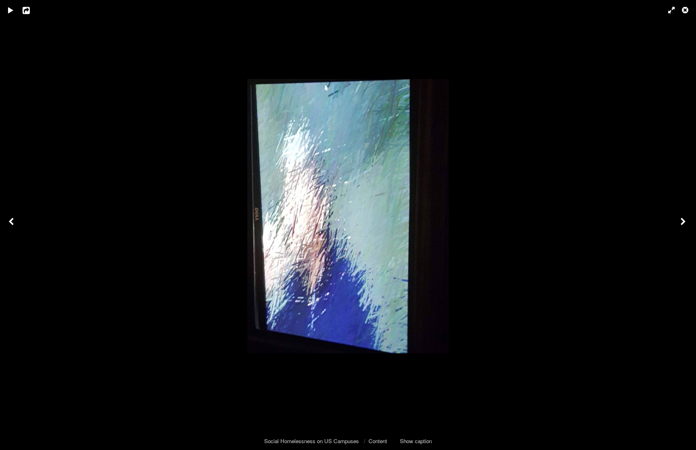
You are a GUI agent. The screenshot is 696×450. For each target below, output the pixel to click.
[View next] (684, 225)
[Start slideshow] (11, 10)
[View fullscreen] (668, 10)
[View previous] (12, 225)
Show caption (416, 441)
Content (378, 441)
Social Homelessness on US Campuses (312, 441)
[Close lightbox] (686, 10)
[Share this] (32, 10)
